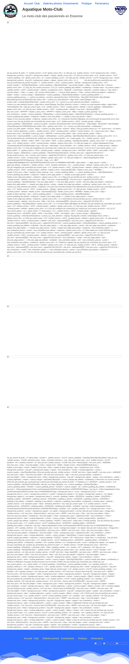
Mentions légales (8, 657)
